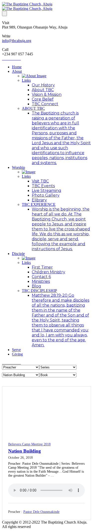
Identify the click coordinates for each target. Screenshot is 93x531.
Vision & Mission (47, 94)
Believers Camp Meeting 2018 (29, 444)
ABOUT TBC (33, 108)
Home (17, 67)
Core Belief (43, 99)
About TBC (43, 89)
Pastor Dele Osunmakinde (41, 512)
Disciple (18, 253)
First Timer (42, 267)
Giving (17, 354)
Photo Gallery (46, 195)
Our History (43, 85)
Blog (36, 286)
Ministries (41, 281)
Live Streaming (46, 190)
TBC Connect (45, 104)
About (17, 71)
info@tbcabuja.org (16, 40)
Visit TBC (40, 181)
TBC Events (43, 185)
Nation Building (24, 451)
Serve (16, 350)
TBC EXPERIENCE (39, 204)
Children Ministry (48, 272)
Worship (18, 167)
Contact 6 (41, 276)
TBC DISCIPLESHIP (39, 290)
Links (26, 80)
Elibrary (39, 200)
